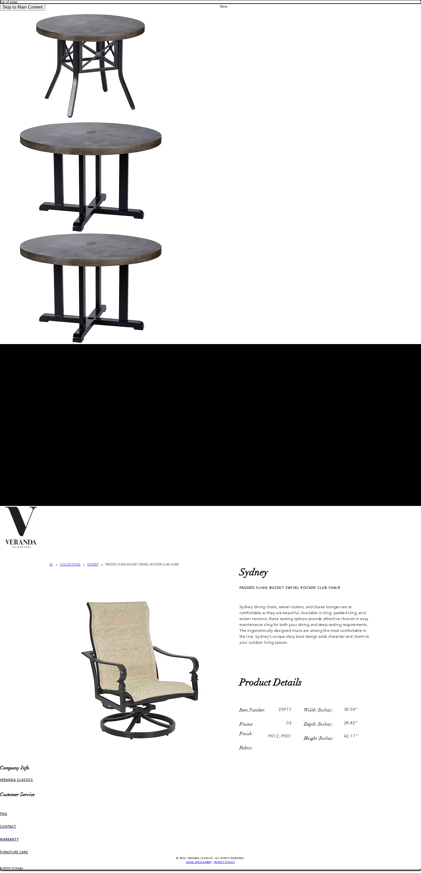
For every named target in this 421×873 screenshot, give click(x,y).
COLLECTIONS (70, 564)
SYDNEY (92, 564)
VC (51, 564)
